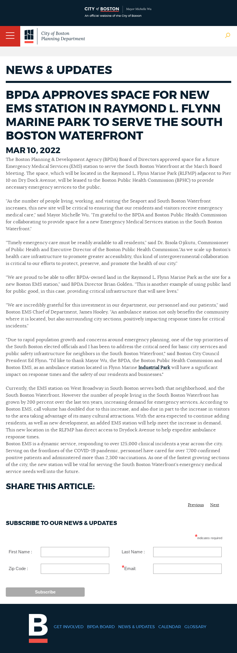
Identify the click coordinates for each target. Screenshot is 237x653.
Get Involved (69, 627)
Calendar (169, 627)
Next (214, 505)
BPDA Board (101, 627)
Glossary (195, 627)
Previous (196, 505)
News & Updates (136, 627)
